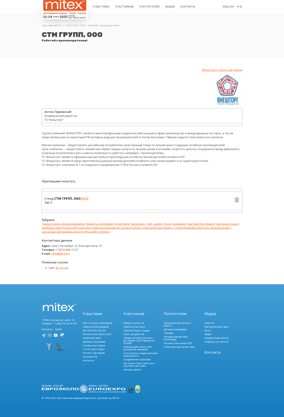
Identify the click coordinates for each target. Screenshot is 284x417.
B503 (85, 198)
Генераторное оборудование (61, 224)
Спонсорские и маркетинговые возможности (140, 354)
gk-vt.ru (60, 268)
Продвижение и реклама (137, 359)
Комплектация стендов (136, 330)
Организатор (90, 356)
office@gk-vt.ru (60, 253)
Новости (209, 322)
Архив (58, 329)
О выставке (101, 6)
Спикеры (168, 333)
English (228, 6)
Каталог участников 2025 (97, 334)
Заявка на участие (133, 322)
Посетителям (149, 6)
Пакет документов (133, 334)
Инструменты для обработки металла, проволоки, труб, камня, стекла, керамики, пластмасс (140, 224)
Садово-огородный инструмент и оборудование (163, 228)
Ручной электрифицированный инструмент (103, 228)
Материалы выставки (216, 326)
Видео (208, 334)
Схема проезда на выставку (179, 346)
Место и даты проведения (97, 322)
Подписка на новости (216, 341)
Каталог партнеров (94, 352)
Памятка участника (134, 326)
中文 (239, 6)
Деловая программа (94, 341)
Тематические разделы (96, 326)
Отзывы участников (94, 345)
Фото (207, 330)
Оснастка (69, 228)
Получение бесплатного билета (177, 324)
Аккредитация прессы (216, 337)
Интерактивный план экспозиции (176, 338)
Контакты (187, 6)
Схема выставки (92, 337)
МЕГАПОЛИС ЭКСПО (94, 330)
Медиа (170, 6)
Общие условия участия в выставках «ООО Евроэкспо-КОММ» (139, 340)
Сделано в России (82, 232)
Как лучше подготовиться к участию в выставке (138, 364)
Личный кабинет (132, 369)
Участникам (124, 6)
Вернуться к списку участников (222, 70)
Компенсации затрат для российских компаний (137, 348)
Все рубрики (102, 232)
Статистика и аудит (94, 349)
